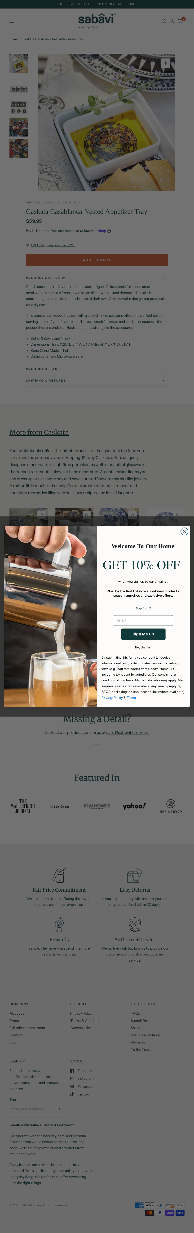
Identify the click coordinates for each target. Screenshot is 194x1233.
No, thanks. (143, 647)
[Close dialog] (184, 531)
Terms (131, 697)
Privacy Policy (112, 697)
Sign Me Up (143, 634)
